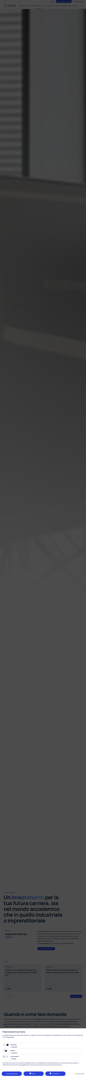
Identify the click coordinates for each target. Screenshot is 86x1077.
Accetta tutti (55, 1073)
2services (13, 1047)
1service (13, 1058)
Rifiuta (33, 1073)
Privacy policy (10, 1037)
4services (13, 1053)
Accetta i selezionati (11, 1073)
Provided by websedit (79, 1073)
